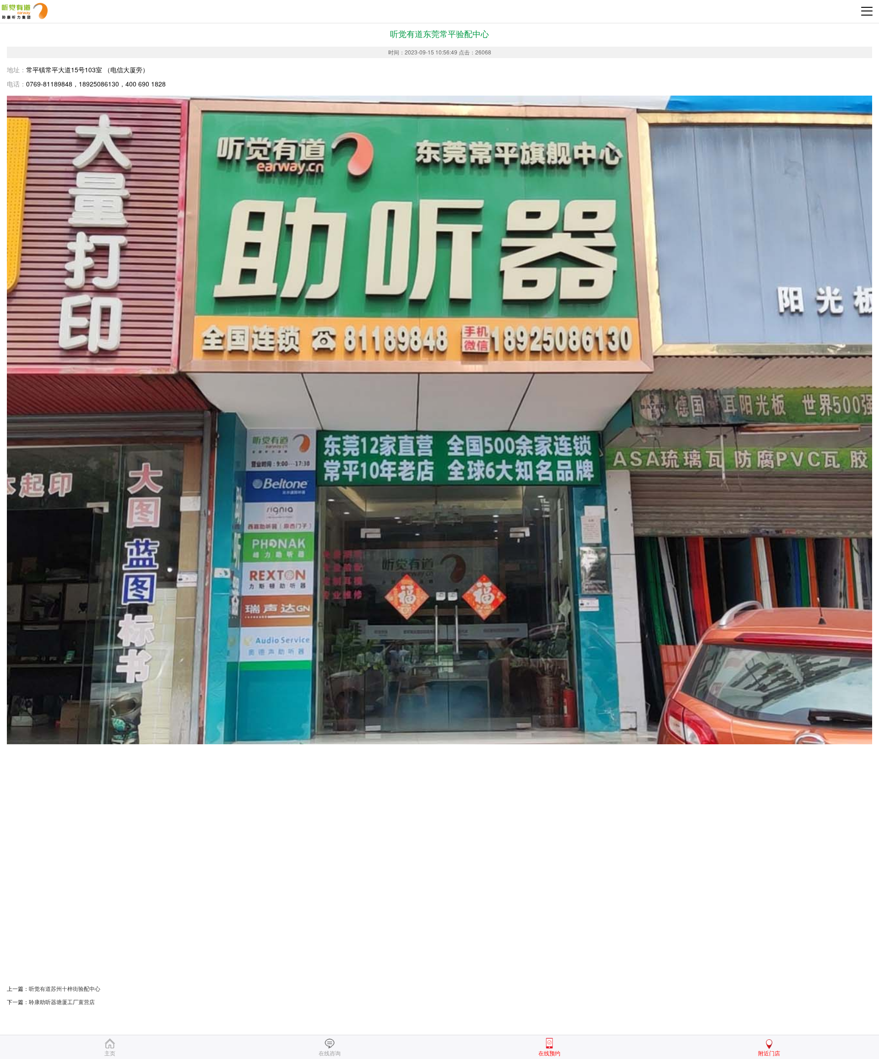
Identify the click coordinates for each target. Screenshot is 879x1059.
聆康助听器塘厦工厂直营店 (62, 1001)
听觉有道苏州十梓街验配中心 (64, 988)
